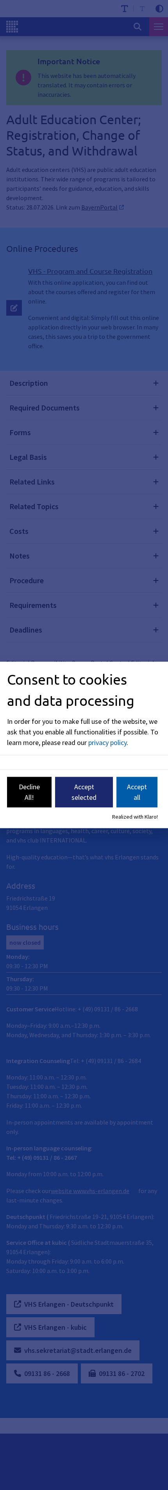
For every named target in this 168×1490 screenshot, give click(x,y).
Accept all (137, 792)
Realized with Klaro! (135, 816)
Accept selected (84, 792)
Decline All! (29, 792)
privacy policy (107, 742)
